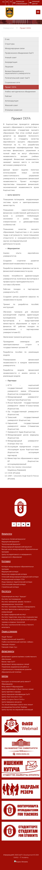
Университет (8, 28)
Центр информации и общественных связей (17, 689)
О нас (7, 39)
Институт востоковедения (11, 599)
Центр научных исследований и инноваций (17, 710)
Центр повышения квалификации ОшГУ (16, 694)
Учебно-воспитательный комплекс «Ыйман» (17, 642)
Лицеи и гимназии (9, 631)
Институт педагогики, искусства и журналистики (19, 617)
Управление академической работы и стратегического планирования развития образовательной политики (16, 669)
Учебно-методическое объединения (20, 91)
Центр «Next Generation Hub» (12, 697)
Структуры (10, 44)
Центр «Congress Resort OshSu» (13, 699)
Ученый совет (11, 57)
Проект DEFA (10, 87)
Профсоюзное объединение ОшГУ (19, 53)
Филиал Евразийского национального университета (17, 72)
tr (11, 2)
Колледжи (6, 561)
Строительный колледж (10, 587)
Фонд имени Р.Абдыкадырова (12, 687)
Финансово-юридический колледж (14, 574)
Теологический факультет (11, 544)
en (7, 2)
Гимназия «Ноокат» (8, 644)
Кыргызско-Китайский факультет (14, 539)
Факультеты (7, 534)
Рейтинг (8, 96)
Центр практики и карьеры (11, 692)
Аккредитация (11, 62)
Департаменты (8, 651)
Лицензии (9, 67)
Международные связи (15, 48)
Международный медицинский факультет (17, 547)
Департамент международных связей (15, 664)
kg (3, 2)
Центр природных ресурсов (12, 702)
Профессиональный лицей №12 (13, 639)
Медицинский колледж (10, 572)
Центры (5, 676)
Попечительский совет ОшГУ (17, 78)
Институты (6, 591)
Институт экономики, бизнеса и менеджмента (18, 607)
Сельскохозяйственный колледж (14, 584)
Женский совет (11, 105)
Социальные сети (12, 82)
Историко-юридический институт (14, 614)
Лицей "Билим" (7, 637)
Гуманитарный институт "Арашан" (14, 597)
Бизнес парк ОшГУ (8, 662)
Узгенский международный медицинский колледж (20, 577)
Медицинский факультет (10, 542)
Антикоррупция (11, 101)
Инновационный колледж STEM (13, 579)
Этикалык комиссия (13, 110)
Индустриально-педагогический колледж (17, 582)
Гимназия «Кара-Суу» (9, 647)
